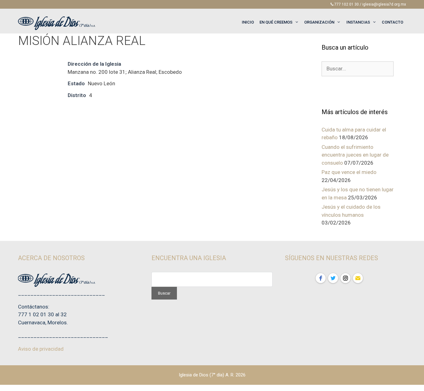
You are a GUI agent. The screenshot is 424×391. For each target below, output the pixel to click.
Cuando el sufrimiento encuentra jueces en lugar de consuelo (355, 155)
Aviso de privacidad (41, 349)
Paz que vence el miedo (349, 172)
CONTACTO (392, 22)
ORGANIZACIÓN (319, 22)
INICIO (248, 22)
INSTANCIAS (358, 22)
